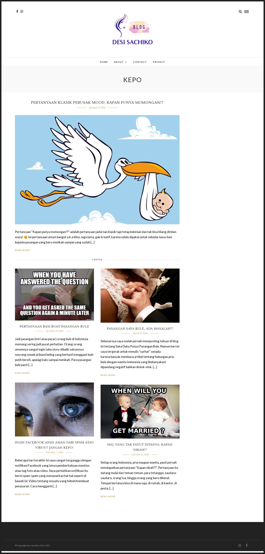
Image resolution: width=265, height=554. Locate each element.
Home (104, 62)
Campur (97, 259)
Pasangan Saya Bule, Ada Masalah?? (140, 329)
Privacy (159, 62)
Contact (140, 62)
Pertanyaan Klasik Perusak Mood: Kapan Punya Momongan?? (97, 102)
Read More (22, 250)
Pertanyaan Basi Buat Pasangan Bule (54, 327)
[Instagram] (21, 11)
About (119, 62)
